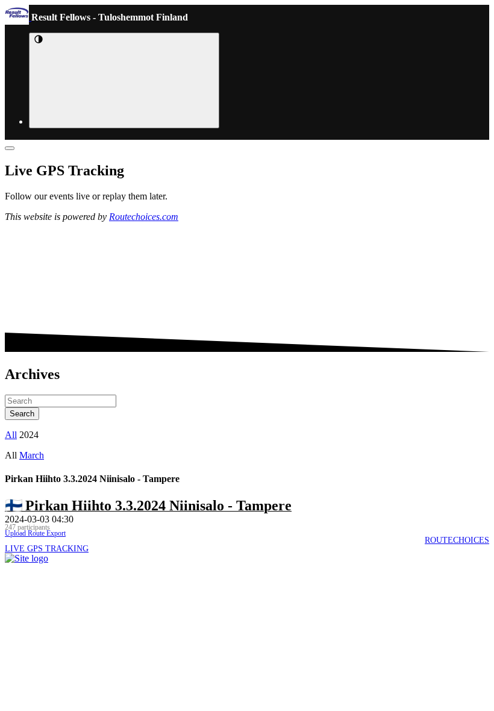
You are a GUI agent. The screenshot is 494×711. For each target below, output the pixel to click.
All (11, 435)
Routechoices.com (143, 216)
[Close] (9, 148)
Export (55, 533)
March (31, 455)
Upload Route (25, 533)
